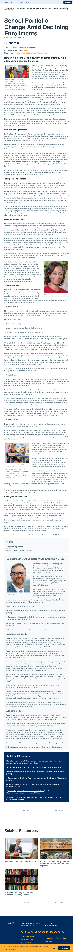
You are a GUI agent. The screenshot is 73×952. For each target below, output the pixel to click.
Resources (37, 8)
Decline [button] (54, 948)
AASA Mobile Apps (27, 940)
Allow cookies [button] (64, 948)
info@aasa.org (52, 925)
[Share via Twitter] (12, 43)
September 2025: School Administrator (32, 53)
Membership (63, 8)
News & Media (10, 2)
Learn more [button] (12, 949)
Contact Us (49, 938)
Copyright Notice (27, 943)
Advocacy (55, 8)
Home (6, 37)
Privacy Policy (61, 938)
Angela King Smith (11, 535)
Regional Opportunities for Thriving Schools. (23, 797)
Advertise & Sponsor (28, 936)
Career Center (24, 2)
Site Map (48, 941)
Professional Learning (24, 8)
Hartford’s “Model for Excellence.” (19, 784)
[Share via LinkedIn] (15, 43)
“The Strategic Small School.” (17, 767)
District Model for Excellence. (18, 778)
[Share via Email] (18, 43)
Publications (46, 8)
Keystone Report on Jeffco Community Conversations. (26, 791)
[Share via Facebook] (10, 43)
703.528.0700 (51, 923)
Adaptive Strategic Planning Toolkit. (20, 771)
